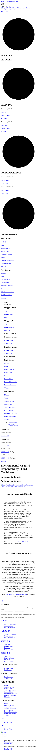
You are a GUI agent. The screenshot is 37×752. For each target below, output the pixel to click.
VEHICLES (5, 621)
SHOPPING (5, 641)
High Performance (9, 627)
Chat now (3, 461)
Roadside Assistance (6, 263)
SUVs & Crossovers (10, 624)
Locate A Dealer (9, 649)
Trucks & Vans (8, 626)
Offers (2, 245)
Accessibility (4, 11)
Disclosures (5, 604)
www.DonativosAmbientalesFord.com (19, 542)
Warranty (3, 266)
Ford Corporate (5, 180)
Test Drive (4, 112)
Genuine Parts (5, 251)
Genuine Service (5, 248)
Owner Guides (5, 257)
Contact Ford (8, 743)
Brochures (4, 118)
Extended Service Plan (7, 260)
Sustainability (4, 183)
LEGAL (4, 719)
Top (2, 600)
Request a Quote (5, 115)
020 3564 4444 (5, 436)
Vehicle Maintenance (7, 254)
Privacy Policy (8, 722)
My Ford (3, 242)
